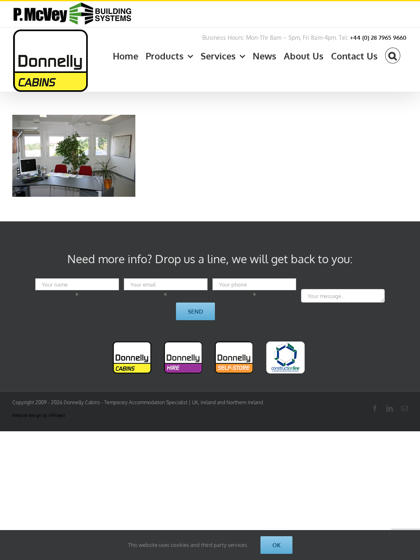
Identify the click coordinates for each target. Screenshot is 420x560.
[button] (392, 54)
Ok (276, 545)
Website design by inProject (38, 415)
